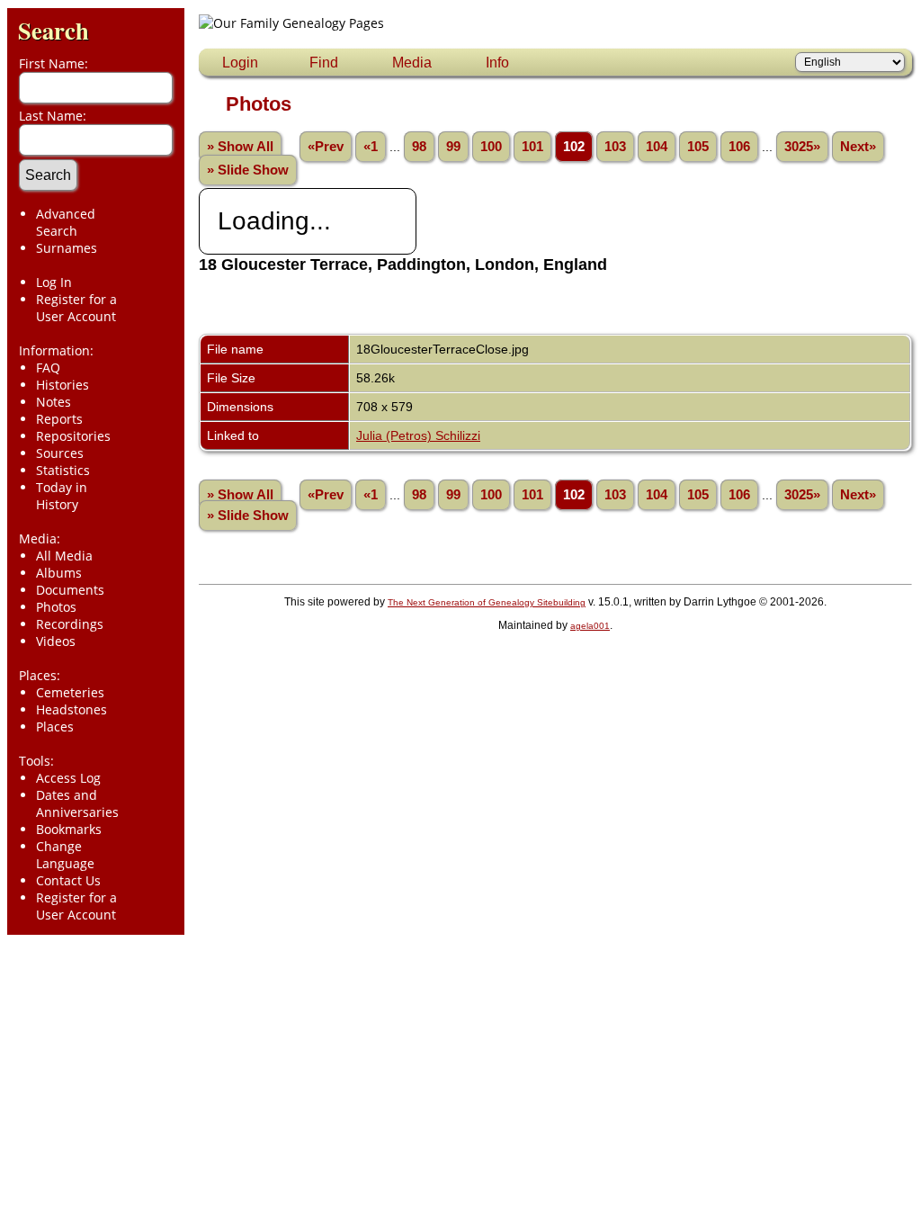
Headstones (71, 709)
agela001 (590, 626)
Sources (60, 453)
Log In (54, 282)
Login (240, 62)
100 (491, 146)
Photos (56, 606)
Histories (62, 384)
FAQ (48, 367)
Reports (59, 418)
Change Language (65, 855)
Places (55, 726)
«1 (370, 146)
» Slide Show (248, 170)
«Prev (326, 146)
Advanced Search (65, 222)
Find (323, 62)
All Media (64, 555)
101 (532, 146)
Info (497, 62)
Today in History (61, 496)
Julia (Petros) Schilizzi (418, 435)
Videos (56, 641)
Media (412, 62)
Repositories (73, 435)
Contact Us (68, 880)
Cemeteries (70, 692)
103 (615, 146)
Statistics (63, 470)
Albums (59, 572)
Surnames (66, 247)
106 (739, 146)
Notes (53, 401)
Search (53, 30)
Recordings (69, 623)
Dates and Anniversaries (77, 803)
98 (419, 146)
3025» (802, 146)
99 (453, 146)
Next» (858, 146)
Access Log (68, 777)
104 (656, 146)
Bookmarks (69, 829)
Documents (70, 589)
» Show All (240, 146)
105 (698, 146)
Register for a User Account (76, 308)
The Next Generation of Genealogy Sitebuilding (487, 602)
